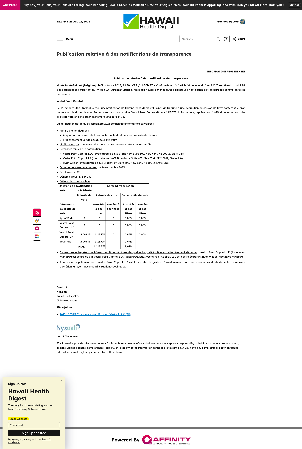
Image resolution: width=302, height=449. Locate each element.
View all (294, 4)
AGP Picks (10, 5)
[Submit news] (37, 213)
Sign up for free (34, 433)
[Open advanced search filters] (225, 39)
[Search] (218, 39)
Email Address (18, 418)
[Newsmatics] (37, 236)
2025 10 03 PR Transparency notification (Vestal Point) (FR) (95, 314)
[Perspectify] (37, 221)
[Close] (61, 380)
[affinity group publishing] (37, 228)
